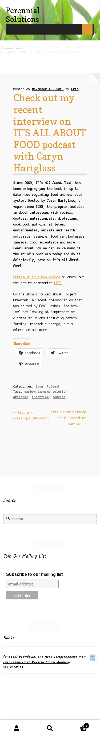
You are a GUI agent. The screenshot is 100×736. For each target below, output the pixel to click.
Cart (77, 724)
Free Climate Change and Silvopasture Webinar (69, 418)
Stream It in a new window (36, 277)
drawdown (20, 397)
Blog (19, 46)
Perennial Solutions (23, 15)
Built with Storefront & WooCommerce (38, 717)
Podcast (53, 386)
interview (40, 397)
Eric (75, 89)
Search (50, 728)
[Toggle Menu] (87, 29)
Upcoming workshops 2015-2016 (31, 415)
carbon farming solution (46, 391)
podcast (59, 397)
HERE (58, 283)
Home (9, 46)
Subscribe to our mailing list (34, 574)
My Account (16, 728)
